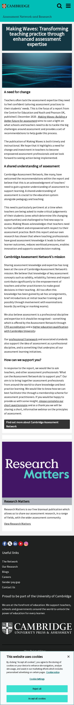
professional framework (23, 339)
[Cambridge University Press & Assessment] (37, 630)
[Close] (68, 656)
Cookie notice (52, 672)
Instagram (25, 543)
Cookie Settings (37, 679)
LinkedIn (15, 543)
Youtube (20, 543)
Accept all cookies (36, 698)
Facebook (4, 543)
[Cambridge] (16, 5)
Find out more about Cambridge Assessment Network (32, 424)
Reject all (37, 688)
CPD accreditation (14, 327)
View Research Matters (17, 523)
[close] (59, 6)
